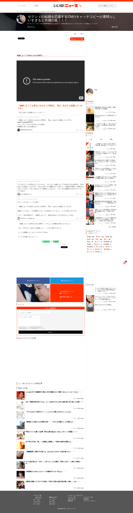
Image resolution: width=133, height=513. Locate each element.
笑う (99, 239)
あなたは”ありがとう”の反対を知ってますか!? (105, 116)
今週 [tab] (91, 139)
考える (101, 237)
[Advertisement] (50, 46)
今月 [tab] (101, 139)
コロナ (99, 242)
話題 (109, 237)
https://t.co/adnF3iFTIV (25, 122)
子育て (109, 247)
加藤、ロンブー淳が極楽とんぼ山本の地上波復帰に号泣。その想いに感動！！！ (105, 211)
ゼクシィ (77, 34)
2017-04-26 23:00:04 (34, 181)
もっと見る (112, 227)
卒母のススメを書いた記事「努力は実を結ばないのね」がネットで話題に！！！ (52, 432)
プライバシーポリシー (90, 501)
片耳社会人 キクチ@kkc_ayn (27, 218)
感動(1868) (114, 27)
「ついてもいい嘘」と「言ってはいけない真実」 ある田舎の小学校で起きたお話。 (105, 125)
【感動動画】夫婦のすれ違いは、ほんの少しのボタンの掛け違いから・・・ (50, 451)
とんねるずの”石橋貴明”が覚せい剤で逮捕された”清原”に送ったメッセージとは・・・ (54, 392)
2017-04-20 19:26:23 (34, 117)
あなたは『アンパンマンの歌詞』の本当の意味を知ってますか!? (105, 185)
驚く (91, 242)
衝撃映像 (108, 242)
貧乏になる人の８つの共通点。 (104, 305)
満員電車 (108, 249)
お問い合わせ (71, 499)
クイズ (91, 252)
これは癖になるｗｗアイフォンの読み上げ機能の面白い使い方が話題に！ (105, 177)
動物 (90, 244)
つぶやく (64, 244)
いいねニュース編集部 (101, 120)
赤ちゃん (99, 244)
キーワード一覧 (88, 497)
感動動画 (108, 244)
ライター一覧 (71, 497)
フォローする (27, 117)
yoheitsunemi (20, 117)
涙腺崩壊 (92, 247)
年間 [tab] (111, 139)
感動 (91, 237)
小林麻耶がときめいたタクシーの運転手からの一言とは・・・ (46, 471)
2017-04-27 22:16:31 (32, 199)
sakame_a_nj (20, 181)
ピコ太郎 (101, 247)
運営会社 (70, 501)
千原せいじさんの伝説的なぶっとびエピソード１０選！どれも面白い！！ (105, 169)
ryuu (106, 112)
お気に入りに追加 (78, 39)
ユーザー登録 (102, 6)
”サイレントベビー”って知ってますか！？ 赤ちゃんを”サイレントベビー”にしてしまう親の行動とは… (105, 297)
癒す (91, 239)
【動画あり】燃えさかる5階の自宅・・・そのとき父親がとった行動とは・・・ (51, 422)
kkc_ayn (19, 199)
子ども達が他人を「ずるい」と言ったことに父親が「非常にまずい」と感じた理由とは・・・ (53, 462)
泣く (107, 239)
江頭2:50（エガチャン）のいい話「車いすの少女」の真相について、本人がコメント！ (105, 153)
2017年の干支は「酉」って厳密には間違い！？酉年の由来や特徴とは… (49, 442)
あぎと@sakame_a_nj (25, 194)
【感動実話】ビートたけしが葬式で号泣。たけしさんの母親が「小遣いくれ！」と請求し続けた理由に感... (105, 219)
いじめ (91, 249)
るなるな (106, 173)
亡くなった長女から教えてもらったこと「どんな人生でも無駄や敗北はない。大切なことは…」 (105, 289)
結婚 (83, 34)
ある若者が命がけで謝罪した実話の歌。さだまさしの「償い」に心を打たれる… (105, 161)
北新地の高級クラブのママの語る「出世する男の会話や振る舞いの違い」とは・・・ (53, 481)
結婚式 (99, 252)
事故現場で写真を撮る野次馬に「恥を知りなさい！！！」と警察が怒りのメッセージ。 (105, 202)
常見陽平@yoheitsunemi (26, 129)
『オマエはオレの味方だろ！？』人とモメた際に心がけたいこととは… (49, 412)
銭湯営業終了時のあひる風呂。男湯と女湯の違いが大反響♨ (105, 108)
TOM (74, 398)
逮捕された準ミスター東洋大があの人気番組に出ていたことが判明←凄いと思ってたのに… (105, 194)
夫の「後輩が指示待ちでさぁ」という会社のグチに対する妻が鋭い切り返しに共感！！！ (55, 402)
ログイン (111, 6)
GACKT (99, 249)
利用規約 (86, 499)
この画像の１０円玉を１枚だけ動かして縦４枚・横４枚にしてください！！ (105, 144)
